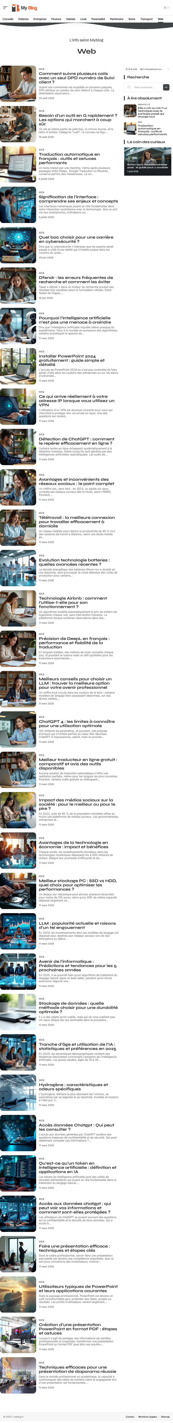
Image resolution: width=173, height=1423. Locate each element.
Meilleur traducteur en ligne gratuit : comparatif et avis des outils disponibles (78, 764)
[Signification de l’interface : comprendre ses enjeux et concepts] (18, 205)
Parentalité (144, 104)
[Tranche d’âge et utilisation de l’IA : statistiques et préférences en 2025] (18, 1052)
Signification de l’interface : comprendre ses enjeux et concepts (78, 199)
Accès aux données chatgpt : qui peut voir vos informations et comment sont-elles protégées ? (75, 1208)
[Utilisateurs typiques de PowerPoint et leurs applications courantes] (18, 1294)
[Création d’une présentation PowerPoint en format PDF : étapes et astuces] (18, 1335)
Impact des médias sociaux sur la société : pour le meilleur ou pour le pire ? (77, 804)
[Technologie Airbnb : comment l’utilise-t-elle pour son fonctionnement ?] (18, 608)
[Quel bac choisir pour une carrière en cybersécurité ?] (18, 245)
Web (41, 69)
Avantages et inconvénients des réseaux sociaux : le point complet (76, 481)
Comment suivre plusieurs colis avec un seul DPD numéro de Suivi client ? (76, 78)
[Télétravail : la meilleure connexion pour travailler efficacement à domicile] (18, 528)
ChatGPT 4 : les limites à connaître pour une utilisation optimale (77, 723)
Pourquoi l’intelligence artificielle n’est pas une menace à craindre (75, 320)
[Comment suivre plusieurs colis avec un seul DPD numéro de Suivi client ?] (18, 84)
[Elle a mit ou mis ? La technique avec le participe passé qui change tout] (130, 110)
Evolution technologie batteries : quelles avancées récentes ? (74, 562)
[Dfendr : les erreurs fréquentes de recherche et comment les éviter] (18, 285)
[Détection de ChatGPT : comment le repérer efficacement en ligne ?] (18, 447)
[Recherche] (157, 7)
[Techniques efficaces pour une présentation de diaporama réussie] (18, 1375)
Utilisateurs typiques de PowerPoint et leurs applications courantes (78, 1288)
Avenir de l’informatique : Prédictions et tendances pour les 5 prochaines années (78, 965)
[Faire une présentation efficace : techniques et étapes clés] (18, 1254)
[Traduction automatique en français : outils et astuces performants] (18, 164)
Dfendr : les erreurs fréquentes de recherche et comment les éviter (76, 279)
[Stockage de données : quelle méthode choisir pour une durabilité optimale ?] (18, 1012)
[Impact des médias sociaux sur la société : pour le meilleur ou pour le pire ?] (18, 810)
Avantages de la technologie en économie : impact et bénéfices (73, 844)
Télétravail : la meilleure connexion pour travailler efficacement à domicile (77, 522)
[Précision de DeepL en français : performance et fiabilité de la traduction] (18, 649)
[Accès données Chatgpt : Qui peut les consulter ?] (18, 1133)
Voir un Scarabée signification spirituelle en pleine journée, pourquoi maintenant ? (151, 69)
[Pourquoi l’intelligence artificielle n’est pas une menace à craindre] (18, 326)
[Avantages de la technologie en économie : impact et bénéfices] (18, 850)
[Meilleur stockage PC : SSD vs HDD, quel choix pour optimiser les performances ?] (18, 891)
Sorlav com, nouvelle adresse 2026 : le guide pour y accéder (147, 166)
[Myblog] (24, 7)
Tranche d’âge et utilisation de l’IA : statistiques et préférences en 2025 (77, 1046)
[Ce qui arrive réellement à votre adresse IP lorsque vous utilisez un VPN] (18, 406)
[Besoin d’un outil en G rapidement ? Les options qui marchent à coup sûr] (18, 124)
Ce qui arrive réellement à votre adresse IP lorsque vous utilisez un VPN (77, 400)
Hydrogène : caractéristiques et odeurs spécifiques (73, 1086)
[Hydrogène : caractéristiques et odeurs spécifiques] (18, 1093)
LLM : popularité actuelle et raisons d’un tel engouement (77, 925)
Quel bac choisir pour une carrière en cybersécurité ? (76, 239)
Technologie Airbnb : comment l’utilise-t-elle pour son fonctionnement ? (73, 602)
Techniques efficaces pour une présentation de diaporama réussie (77, 1369)
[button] (168, 69)
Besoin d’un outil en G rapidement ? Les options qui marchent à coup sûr (78, 119)
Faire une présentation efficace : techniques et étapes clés (74, 1248)
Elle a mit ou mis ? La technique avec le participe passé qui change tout (152, 112)
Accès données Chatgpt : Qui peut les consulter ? (76, 1127)
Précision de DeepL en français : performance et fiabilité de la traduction (74, 643)
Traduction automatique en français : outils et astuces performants (69, 158)
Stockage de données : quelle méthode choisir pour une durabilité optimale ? (78, 1007)
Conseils (131, 161)
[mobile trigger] (6, 7)
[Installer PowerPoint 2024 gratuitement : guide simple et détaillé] (18, 366)
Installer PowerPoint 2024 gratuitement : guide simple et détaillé (72, 360)
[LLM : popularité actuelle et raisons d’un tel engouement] (18, 931)
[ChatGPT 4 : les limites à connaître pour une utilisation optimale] (18, 729)
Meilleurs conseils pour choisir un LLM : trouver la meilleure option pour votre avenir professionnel (75, 683)
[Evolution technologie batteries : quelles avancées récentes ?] (18, 568)
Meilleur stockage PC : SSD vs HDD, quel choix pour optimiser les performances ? (78, 885)
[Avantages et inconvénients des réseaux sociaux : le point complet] (18, 487)
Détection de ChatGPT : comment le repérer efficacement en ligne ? (76, 441)
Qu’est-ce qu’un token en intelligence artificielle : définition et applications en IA (77, 1167)
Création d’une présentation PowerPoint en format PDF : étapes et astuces (78, 1329)
